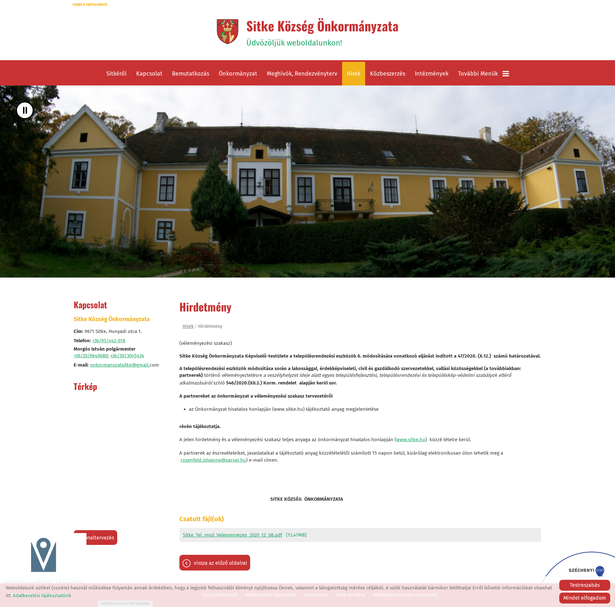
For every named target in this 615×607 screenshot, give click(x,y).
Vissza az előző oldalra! (220, 563)
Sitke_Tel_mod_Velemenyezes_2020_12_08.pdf (232, 535)
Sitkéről (116, 73)
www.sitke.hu (410, 439)
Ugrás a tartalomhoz (90, 5)
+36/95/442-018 (108, 341)
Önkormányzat (238, 73)
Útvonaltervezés (95, 538)
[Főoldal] (228, 32)
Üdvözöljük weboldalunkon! (322, 31)
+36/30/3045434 (127, 356)
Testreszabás (585, 585)
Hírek (353, 73)
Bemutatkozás (190, 73)
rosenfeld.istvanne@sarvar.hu (213, 460)
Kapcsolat (149, 73)
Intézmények (431, 73)
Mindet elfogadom (584, 598)
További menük (478, 73)
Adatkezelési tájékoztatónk (42, 595)
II (25, 110)
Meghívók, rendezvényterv (302, 73)
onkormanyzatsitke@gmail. (120, 365)
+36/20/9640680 (91, 356)
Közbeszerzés (387, 73)
